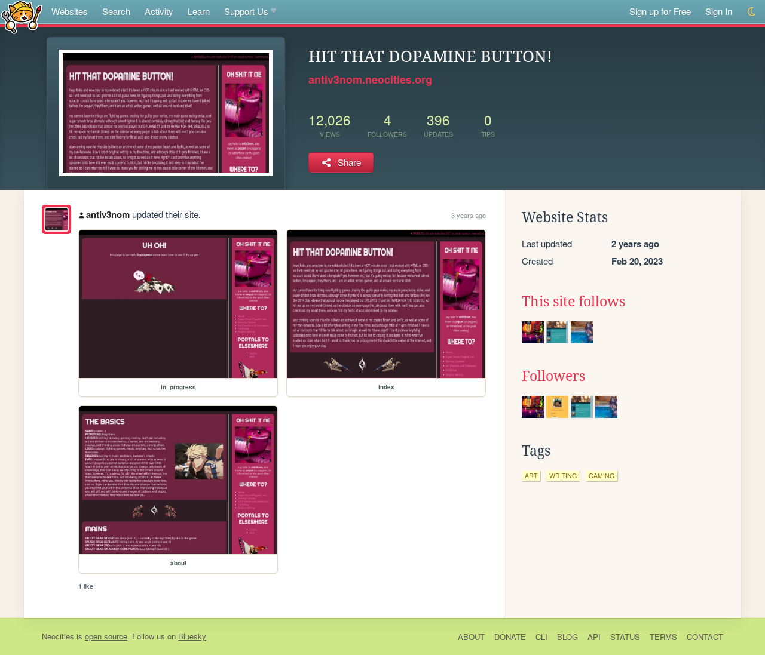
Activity (159, 11)
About (471, 636)
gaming (601, 475)
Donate (510, 636)
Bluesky (192, 636)
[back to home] (22, 16)
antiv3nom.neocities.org (370, 79)
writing (563, 475)
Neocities (58, 636)
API (594, 636)
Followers (553, 376)
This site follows (573, 301)
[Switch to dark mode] (752, 11)
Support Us (246, 11)
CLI (541, 636)
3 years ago (468, 215)
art (531, 475)
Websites (69, 11)
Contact (705, 636)
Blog (567, 636)
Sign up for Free (660, 11)
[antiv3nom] (56, 219)
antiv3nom (108, 214)
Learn (199, 11)
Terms (663, 636)
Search (116, 11)
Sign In (718, 11)
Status (625, 636)
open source (106, 636)
